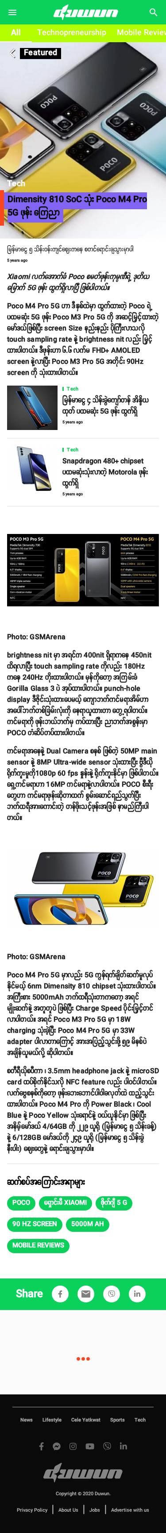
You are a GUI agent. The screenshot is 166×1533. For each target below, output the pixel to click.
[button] (21, 1203)
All (16, 33)
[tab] (16, 33)
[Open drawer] (12, 12)
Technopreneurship (71, 33)
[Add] (60, 1294)
